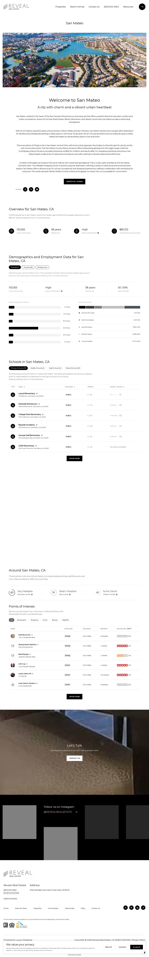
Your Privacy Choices (74, 954)
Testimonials (69, 908)
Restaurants (22, 620)
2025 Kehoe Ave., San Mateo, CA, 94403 (32, 427)
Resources (128, 7)
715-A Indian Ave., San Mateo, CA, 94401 (32, 417)
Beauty (55, 620)
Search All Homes (74, 181)
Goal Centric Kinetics (26, 683)
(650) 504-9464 (111, 7)
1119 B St (22, 676)
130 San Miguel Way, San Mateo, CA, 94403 (33, 438)
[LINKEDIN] (131, 907)
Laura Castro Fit (24, 674)
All (12, 620)
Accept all (136, 947)
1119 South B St (25, 686)
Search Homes (77, 7)
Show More (74, 458)
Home (6, 908)
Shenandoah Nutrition (27, 645)
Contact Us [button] (74, 758)
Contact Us (94, 7)
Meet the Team (21, 908)
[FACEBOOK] (125, 907)
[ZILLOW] (137, 907)
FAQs (83, 908)
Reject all (108, 947)
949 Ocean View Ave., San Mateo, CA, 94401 (34, 448)
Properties (61, 7)
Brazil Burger (23, 654)
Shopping (35, 620)
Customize (122, 947)
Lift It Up (21, 664)
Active (46, 620)
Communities (53, 908)
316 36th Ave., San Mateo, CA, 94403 (31, 396)
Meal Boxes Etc (24, 635)
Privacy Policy (138, 940)
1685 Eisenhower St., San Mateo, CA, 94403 (33, 406)
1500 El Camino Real (26, 657)
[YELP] (143, 907)
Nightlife (66, 620)
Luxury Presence (24, 940)
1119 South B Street (26, 667)
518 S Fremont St (25, 647)
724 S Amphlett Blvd (26, 637)
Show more (74, 697)
